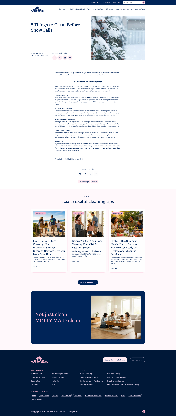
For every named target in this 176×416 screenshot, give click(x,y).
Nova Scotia (77, 395)
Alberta (34, 395)
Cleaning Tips (98, 9)
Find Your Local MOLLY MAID (112, 2)
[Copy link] (70, 57)
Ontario (123, 395)
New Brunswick (66, 395)
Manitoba (55, 395)
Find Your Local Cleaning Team (80, 9)
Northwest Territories (111, 395)
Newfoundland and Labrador (93, 395)
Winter (94, 182)
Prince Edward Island (135, 395)
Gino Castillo (65, 159)
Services (62, 9)
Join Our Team (140, 9)
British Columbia (44, 395)
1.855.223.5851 (95, 2)
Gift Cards (109, 9)
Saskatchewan (36, 399)
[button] (88, 282)
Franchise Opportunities (124, 9)
